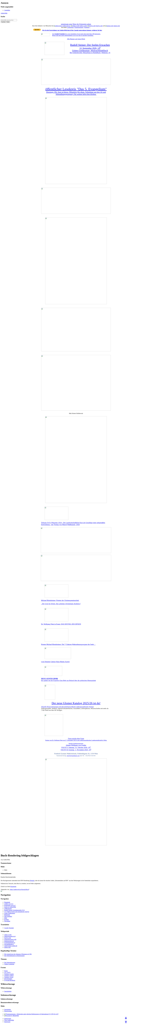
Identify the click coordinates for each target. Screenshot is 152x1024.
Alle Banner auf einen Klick (76, 39)
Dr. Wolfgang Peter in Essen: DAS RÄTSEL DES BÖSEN (61, 624)
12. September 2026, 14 (90, 48)
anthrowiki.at (66, 26)
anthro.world (83, 26)
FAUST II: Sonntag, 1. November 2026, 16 (76, 750)
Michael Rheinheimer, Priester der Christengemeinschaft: (60, 600)
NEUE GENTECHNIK (49, 679)
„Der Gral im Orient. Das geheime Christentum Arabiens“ (61, 604)
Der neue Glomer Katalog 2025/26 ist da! (76, 703)
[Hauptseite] (1, 891)
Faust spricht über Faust (76, 738)
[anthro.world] (75, 26)
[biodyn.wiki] (91, 26)
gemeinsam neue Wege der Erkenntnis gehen (76, 24)
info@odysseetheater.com (73, 755)
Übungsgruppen (78, 27)
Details (32, 880)
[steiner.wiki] (109, 26)
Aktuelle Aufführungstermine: (76, 743)
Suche (3, 16)
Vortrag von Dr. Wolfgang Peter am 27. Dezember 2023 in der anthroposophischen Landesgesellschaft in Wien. (76, 740)
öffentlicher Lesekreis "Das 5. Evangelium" (76, 89)
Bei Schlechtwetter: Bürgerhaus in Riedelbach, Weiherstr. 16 (90, 53)
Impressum (7, 1022)
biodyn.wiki (99, 26)
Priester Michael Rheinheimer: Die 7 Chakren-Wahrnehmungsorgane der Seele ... (68, 644)
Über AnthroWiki (9, 1020)
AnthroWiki (4, 13)
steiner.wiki (116, 26)
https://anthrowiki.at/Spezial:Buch (19, 889)
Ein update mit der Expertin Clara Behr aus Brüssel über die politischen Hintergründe (68, 680)
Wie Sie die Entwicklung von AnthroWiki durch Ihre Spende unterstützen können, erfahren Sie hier (72, 30)
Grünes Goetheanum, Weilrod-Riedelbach (90, 50)
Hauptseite (13, 886)
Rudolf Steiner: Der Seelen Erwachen (90, 44)
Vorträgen (86, 27)
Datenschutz (7, 1018)
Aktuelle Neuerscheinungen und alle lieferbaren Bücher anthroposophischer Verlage (67, 707)
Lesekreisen (70, 27)
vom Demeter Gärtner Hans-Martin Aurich (55, 662)
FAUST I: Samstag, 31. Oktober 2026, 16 (76, 747)
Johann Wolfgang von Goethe (76, 745)
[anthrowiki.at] (58, 26)
